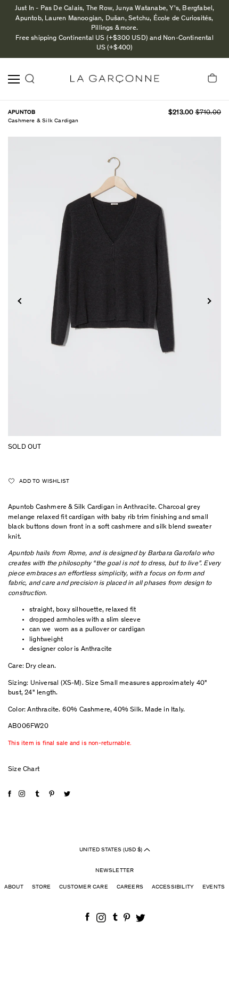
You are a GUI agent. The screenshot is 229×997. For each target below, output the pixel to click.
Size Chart (23, 769)
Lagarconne (114, 79)
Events (213, 887)
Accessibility (173, 887)
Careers (130, 887)
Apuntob (21, 112)
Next (208, 301)
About (13, 887)
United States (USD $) (111, 850)
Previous (20, 301)
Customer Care (83, 887)
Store (41, 887)
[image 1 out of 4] (114, 286)
